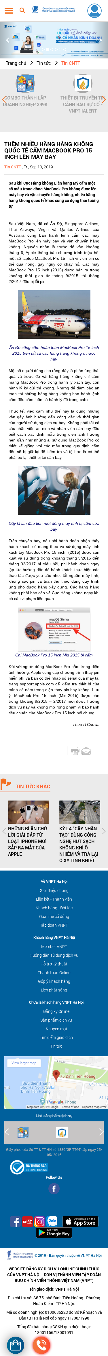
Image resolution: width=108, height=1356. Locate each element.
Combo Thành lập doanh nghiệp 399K (25, 101)
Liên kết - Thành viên (54, 899)
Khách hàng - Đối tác (54, 907)
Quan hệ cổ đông (54, 916)
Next (104, 99)
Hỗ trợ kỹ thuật (54, 964)
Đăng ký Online (56, 1011)
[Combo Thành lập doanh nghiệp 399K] (25, 83)
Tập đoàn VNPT (54, 925)
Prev (4, 99)
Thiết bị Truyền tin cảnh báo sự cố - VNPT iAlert (82, 104)
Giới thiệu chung (54, 890)
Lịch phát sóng (54, 990)
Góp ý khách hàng (54, 981)
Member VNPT (54, 946)
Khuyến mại (56, 1028)
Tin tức (44, 63)
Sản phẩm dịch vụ (56, 1020)
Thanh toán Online (54, 972)
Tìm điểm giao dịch (56, 1037)
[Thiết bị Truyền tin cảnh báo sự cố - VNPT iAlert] (82, 83)
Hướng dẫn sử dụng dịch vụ (54, 955)
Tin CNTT (70, 63)
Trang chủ (16, 63)
